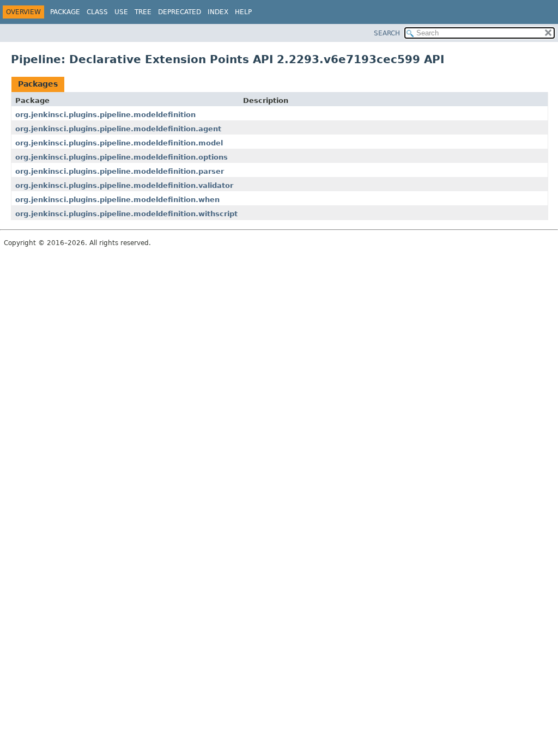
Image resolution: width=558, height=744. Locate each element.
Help (243, 12)
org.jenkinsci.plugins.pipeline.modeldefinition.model (119, 143)
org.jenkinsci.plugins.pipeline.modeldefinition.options (121, 157)
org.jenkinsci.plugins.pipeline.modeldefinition (105, 115)
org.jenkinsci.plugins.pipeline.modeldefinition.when (117, 200)
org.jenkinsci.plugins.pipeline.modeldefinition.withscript (126, 214)
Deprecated (179, 12)
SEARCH (387, 33)
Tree (143, 12)
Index (218, 12)
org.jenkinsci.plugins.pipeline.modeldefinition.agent (118, 129)
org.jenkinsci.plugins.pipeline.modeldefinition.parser (119, 171)
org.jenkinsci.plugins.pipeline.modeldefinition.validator (124, 185)
